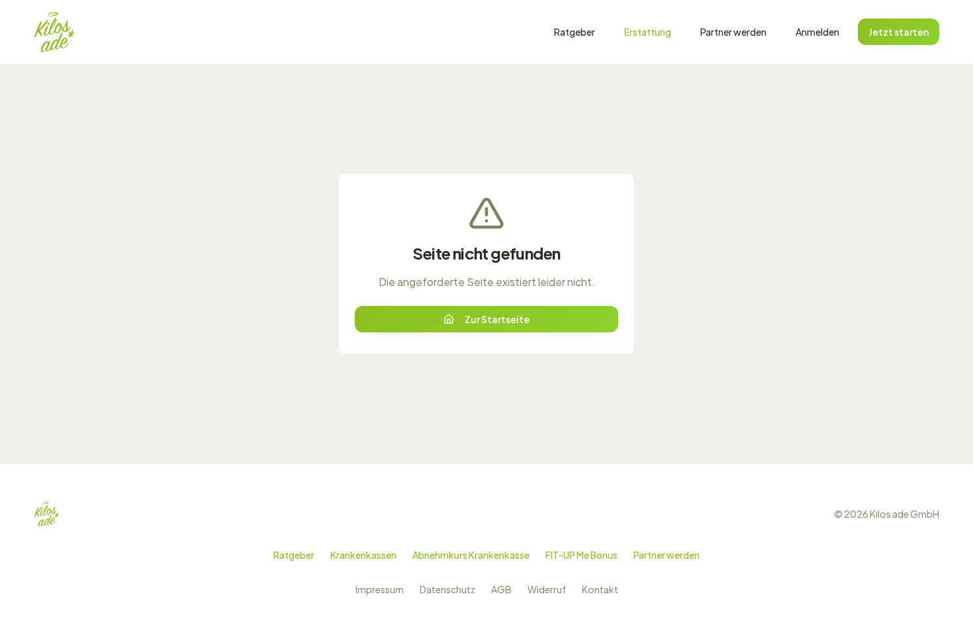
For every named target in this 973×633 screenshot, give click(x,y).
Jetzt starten (898, 32)
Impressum (379, 589)
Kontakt (600, 589)
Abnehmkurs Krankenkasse (471, 555)
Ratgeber (574, 32)
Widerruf (547, 589)
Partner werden (733, 32)
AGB (501, 589)
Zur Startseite (497, 319)
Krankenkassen (363, 555)
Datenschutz (447, 589)
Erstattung (647, 32)
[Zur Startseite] (54, 32)
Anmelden (817, 32)
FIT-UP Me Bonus (581, 555)
